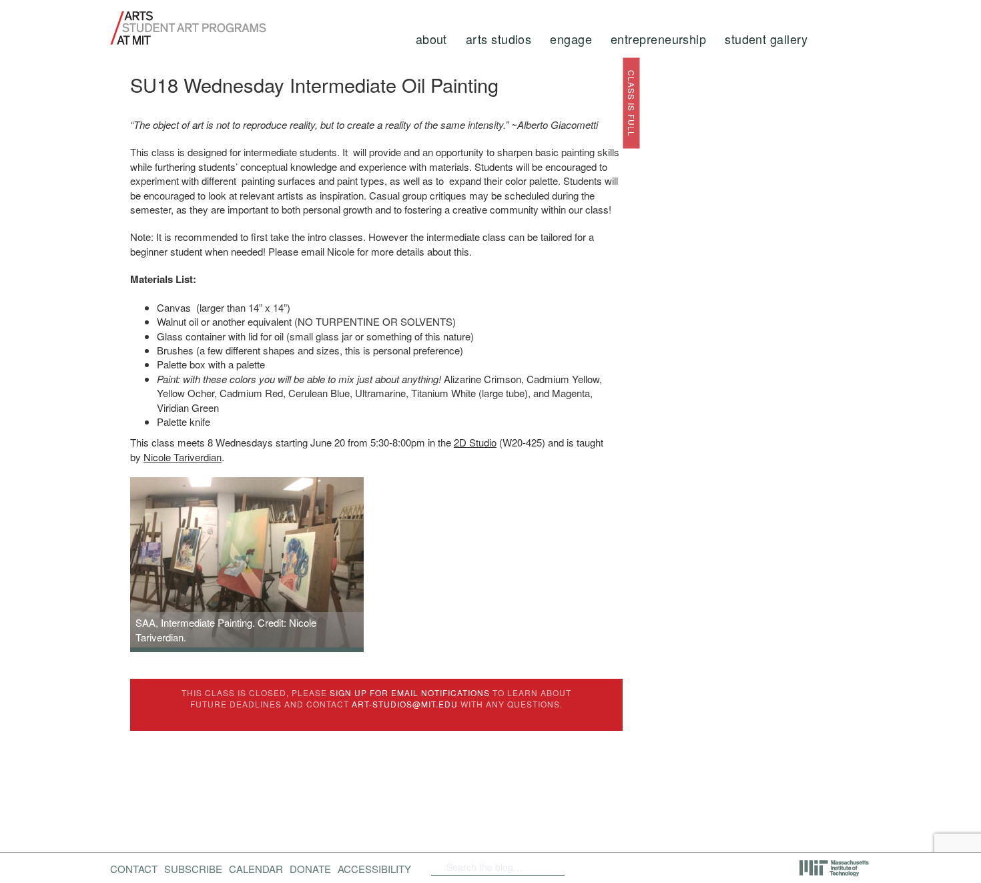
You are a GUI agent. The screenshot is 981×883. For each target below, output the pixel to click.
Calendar (256, 869)
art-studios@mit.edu (405, 703)
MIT (835, 868)
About (431, 38)
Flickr (608, 867)
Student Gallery (766, 38)
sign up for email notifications (410, 692)
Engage (571, 38)
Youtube (642, 867)
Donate (310, 869)
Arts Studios (498, 38)
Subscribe (193, 869)
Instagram (677, 867)
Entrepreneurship (658, 38)
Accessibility (374, 869)
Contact (133, 869)
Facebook (587, 867)
